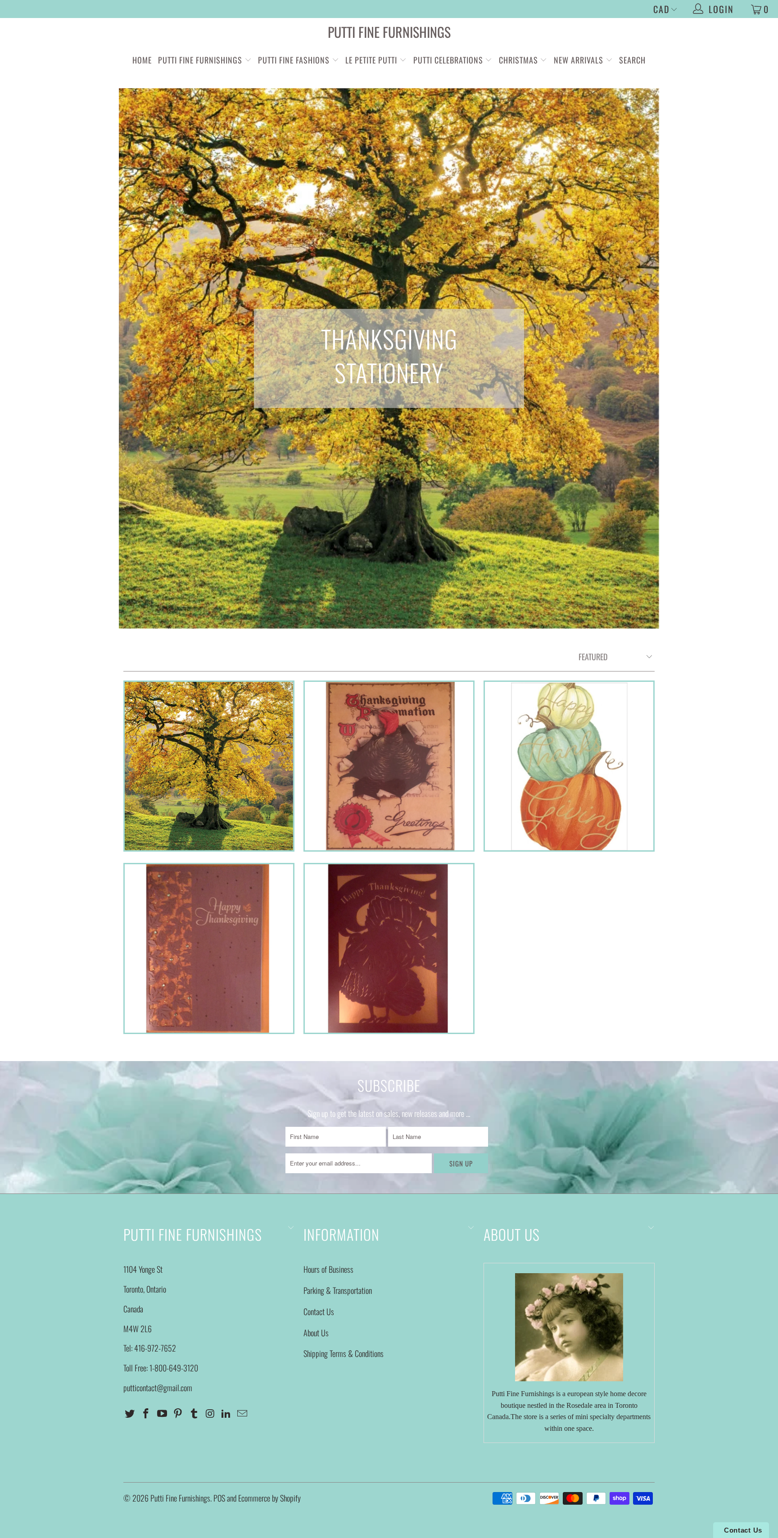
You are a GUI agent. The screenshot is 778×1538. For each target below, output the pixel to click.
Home (142, 60)
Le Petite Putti (372, 60)
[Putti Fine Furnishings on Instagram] (210, 1413)
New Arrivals (578, 60)
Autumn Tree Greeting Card (208, 766)
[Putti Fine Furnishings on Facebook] (146, 1413)
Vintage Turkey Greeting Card (389, 766)
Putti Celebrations (448, 60)
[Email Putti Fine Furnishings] (242, 1413)
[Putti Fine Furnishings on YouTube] (162, 1413)
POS (219, 1498)
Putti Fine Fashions (294, 60)
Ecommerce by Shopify (269, 1498)
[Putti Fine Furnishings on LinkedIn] (226, 1413)
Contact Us (318, 1311)
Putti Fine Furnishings (389, 32)
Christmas (519, 60)
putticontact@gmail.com (157, 1387)
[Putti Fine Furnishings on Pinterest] (178, 1413)
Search (632, 60)
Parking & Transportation (337, 1290)
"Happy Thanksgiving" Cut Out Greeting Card (389, 948)
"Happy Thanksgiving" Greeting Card (208, 948)
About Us (316, 1332)
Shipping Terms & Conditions (343, 1353)
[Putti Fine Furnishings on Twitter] (130, 1413)
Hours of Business (328, 1269)
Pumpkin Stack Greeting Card (569, 766)
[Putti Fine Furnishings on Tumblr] (194, 1413)
